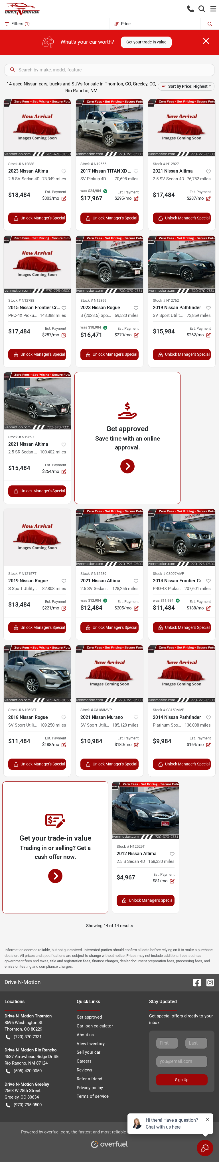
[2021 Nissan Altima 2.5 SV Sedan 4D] (181, 127)
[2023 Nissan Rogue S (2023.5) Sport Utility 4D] (109, 264)
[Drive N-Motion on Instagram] (207, 982)
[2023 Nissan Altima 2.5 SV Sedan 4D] (37, 127)
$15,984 (164, 331)
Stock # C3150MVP (168, 710)
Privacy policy (90, 1087)
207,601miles (197, 588)
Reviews (84, 1070)
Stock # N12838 (21, 164)
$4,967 (126, 877)
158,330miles (161, 861)
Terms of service (93, 1096)
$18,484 (19, 194)
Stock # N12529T (131, 846)
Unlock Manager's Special (43, 218)
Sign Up (181, 1079)
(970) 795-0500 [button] (28, 1104)
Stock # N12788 (21, 300)
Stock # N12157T (22, 573)
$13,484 (19, 604)
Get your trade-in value (146, 42)
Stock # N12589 (93, 573)
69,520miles (127, 315)
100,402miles (53, 452)
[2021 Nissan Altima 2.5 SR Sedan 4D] (37, 400)
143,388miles (53, 315)
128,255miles (125, 588)
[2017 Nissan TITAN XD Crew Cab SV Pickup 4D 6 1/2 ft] (109, 127)
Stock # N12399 (93, 300)
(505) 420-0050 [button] (28, 1070)
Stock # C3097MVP (168, 573)
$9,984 (162, 741)
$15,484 (19, 468)
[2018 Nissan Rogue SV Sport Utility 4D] (37, 673)
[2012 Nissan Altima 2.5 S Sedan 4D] (145, 810)
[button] (190, 9)
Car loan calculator (95, 1026)
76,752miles (199, 178)
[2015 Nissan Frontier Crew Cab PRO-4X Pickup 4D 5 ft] (37, 264)
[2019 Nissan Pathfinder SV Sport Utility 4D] (181, 264)
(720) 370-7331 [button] (28, 1036)
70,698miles (127, 178)
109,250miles (53, 725)
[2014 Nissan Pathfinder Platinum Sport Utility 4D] (181, 673)
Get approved (89, 1017)
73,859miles (199, 315)
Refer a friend (89, 1078)
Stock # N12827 (166, 164)
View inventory (91, 1043)
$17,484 (164, 194)
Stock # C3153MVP (96, 710)
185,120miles (125, 725)
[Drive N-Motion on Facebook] (194, 982)
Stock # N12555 (93, 164)
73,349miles (54, 178)
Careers (84, 1061)
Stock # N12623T (22, 710)
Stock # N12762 (166, 300)
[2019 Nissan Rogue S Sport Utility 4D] (37, 537)
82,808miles (54, 588)
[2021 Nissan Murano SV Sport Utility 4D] (109, 673)
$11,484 (19, 741)
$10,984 (91, 741)
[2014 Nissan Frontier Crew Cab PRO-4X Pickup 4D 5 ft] (181, 537)
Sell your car (88, 1052)
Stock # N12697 (21, 437)
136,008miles (197, 725)
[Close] (206, 40)
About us (85, 1034)
